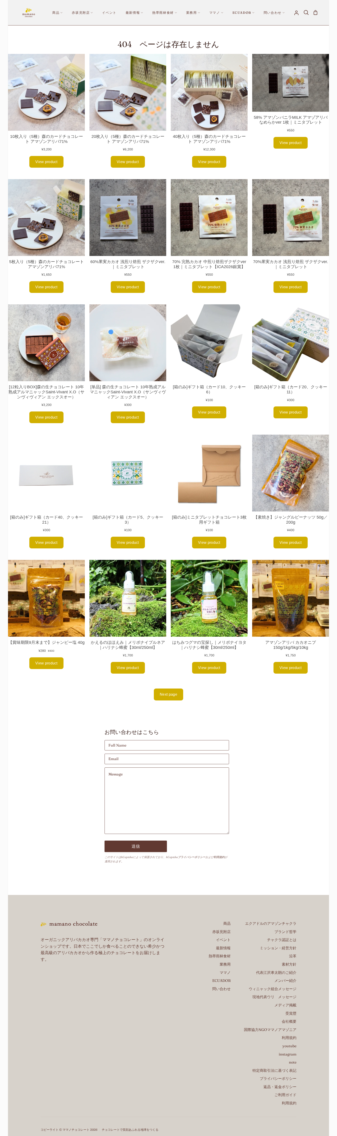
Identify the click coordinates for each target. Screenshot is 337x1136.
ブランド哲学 (285, 931)
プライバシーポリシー (191, 857)
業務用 (225, 964)
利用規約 (219, 857)
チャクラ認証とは (281, 939)
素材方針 (289, 964)
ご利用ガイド (285, 1094)
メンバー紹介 (285, 980)
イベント (223, 939)
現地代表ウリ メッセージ (274, 996)
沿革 (292, 956)
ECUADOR (221, 980)
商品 (227, 923)
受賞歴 (290, 1013)
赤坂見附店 (221, 931)
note (292, 1062)
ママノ (225, 972)
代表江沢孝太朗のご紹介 (276, 972)
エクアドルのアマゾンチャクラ (270, 923)
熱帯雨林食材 (220, 956)
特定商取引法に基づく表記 (274, 1070)
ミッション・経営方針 (278, 948)
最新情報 (223, 948)
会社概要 (289, 1021)
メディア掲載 (285, 1005)
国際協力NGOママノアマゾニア (270, 1029)
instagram (287, 1054)
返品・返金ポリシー (279, 1086)
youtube (289, 1046)
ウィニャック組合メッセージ (272, 988)
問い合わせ (221, 988)
